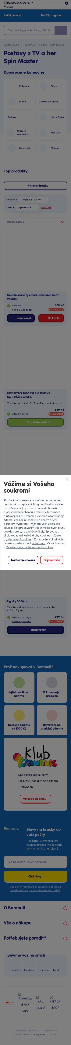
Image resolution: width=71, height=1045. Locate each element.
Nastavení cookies (19, 539)
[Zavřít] (67, 479)
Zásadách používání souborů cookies (29, 547)
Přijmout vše (38, 524)
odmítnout (38, 543)
